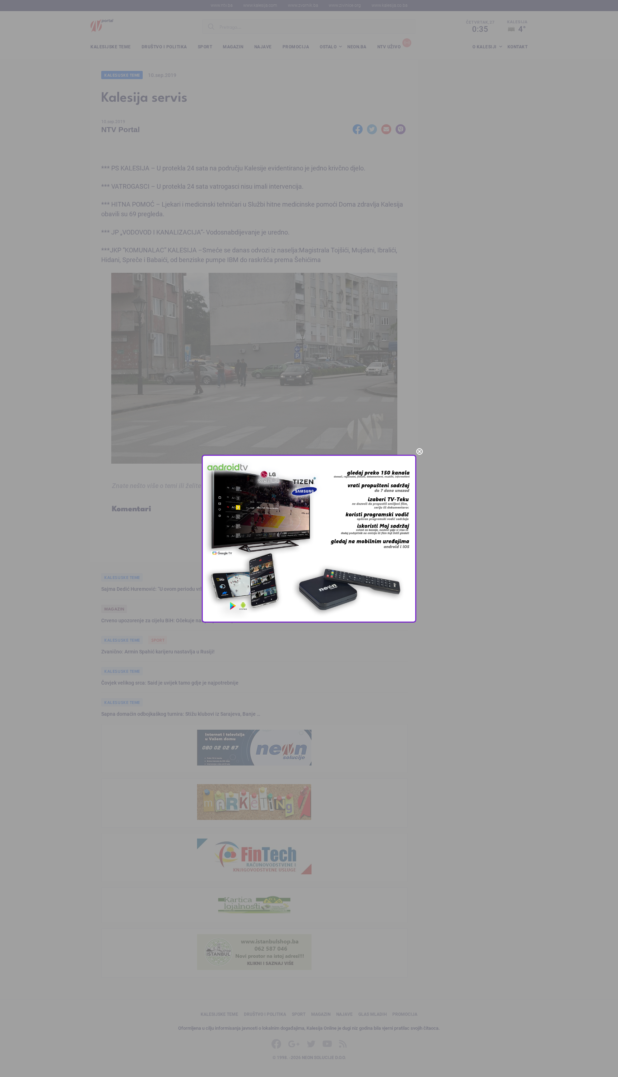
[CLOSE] (419, 451)
